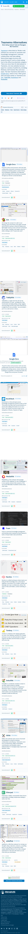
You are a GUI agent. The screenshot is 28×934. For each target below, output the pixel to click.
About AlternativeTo (5, 922)
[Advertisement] (14, 25)
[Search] (24, 2)
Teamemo (4, 50)
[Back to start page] (2, 2)
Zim (2, 77)
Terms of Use (4, 917)
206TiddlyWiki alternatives (7, 311)
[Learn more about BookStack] (3, 399)
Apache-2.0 (13, 806)
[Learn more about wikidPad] (3, 841)
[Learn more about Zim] (3, 220)
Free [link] (11, 110)
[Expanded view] (22, 107)
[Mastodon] (6, 928)
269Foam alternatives (6, 537)
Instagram (3, 912)
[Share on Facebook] (2, 98)
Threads (20, 910)
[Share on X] (5, 98)
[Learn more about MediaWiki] (3, 476)
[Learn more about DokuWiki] (3, 680)
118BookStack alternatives (7, 412)
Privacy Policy (4, 918)
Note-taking (4, 242)
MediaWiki (4, 79)
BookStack (14, 77)
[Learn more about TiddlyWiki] (3, 297)
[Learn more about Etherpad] (3, 792)
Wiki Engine (4, 421)
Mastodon (11, 910)
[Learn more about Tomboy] (3, 630)
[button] (19, 164)
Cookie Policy (4, 920)
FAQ (2, 915)
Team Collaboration (6, 759)
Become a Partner (5, 923)
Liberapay (16, 913)
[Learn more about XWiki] (3, 735)
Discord (17, 909)
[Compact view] (23, 107)
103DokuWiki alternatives (7, 695)
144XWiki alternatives (6, 750)
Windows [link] (7, 110)
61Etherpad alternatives (6, 801)
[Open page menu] (26, 2)
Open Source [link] (16, 110)
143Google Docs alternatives (7, 178)
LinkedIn (9, 912)
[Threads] (12, 928)
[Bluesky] (9, 928)
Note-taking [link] (23, 110)
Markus (15, 899)
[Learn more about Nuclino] (3, 577)
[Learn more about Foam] (3, 528)
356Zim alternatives (6, 233)
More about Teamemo (13, 93)
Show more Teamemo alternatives (14, 880)
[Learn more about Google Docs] (3, 164)
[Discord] (1, 928)
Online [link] (2, 110)
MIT (12, 417)
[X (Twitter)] (4, 928)
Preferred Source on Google (7, 925)
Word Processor (5, 187)
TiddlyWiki (7, 77)
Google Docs (5, 73)
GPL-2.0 (12, 238)
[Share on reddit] (8, 98)
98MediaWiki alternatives (7, 488)
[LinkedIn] (17, 928)
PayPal (21, 913)
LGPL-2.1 (13, 755)
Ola (10, 899)
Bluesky (16, 910)
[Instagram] (14, 928)
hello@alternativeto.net (6, 909)
